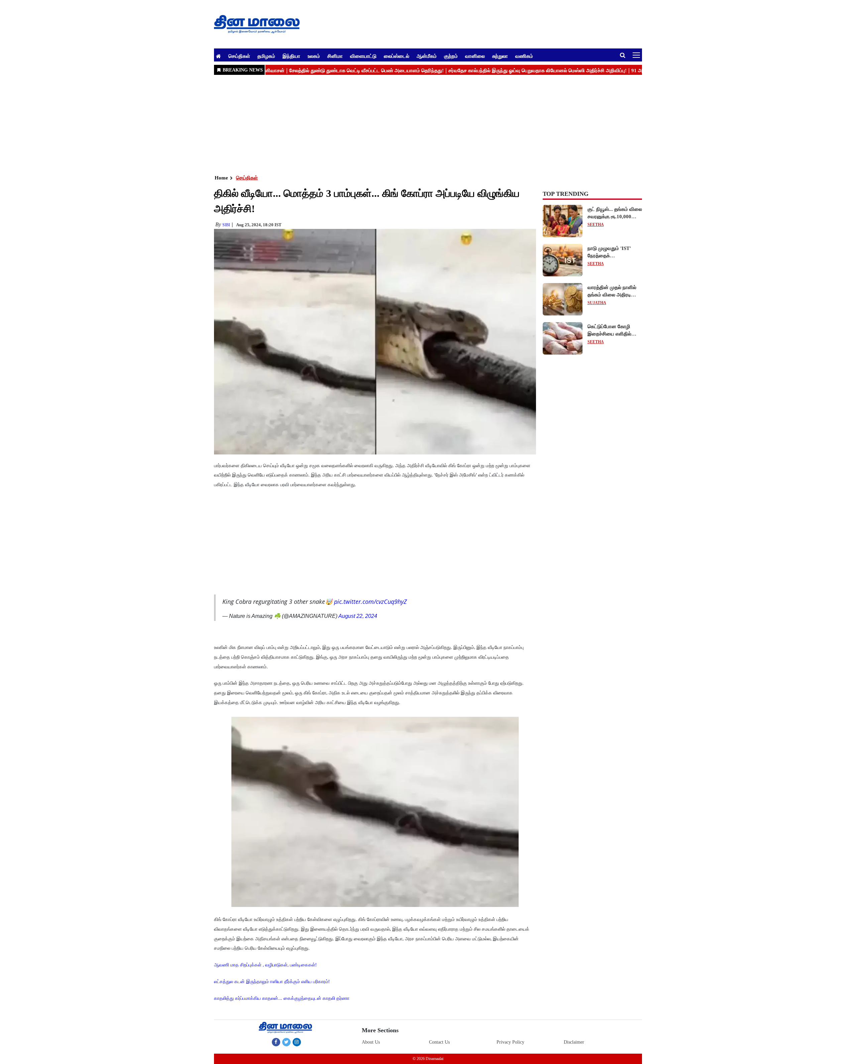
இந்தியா (291, 55)
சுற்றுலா (500, 55)
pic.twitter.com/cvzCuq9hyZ (370, 595)
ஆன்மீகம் (427, 55)
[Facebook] (276, 1035)
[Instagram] (297, 1035)
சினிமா (335, 55)
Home (221, 177)
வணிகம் (524, 55)
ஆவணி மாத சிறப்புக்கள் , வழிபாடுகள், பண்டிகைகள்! (265, 958)
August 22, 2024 (357, 609)
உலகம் (314, 55)
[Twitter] (286, 1035)
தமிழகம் (266, 55)
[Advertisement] (414, 124)
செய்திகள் (239, 55)
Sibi (226, 225)
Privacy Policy (510, 1035)
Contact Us (439, 1035)
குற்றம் (451, 55)
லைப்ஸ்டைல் (396, 55)
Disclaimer (574, 1035)
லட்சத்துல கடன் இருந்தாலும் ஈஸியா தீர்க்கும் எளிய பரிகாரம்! (272, 974)
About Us (371, 1035)
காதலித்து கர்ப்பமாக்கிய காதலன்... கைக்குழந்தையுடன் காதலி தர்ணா (281, 991)
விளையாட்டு (363, 55)
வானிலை (475, 55)
